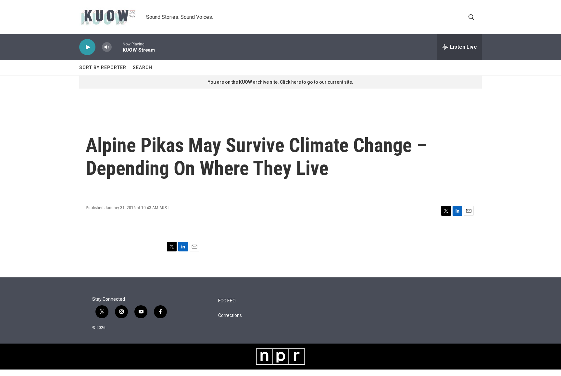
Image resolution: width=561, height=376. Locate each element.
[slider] (117, 46)
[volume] (106, 47)
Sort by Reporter (102, 67)
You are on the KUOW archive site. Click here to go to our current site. (280, 82)
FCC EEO (227, 300)
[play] (87, 47)
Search (142, 67)
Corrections (230, 315)
